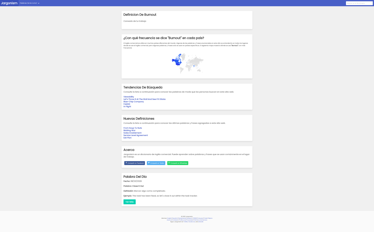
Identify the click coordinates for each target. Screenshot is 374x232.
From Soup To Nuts (132, 128)
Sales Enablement (132, 132)
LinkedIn (200, 222)
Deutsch (189, 218)
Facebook (191, 222)
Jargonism (9, 3)
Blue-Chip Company (133, 101)
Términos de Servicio (200, 220)
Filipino (210, 218)
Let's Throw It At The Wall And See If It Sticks (144, 99)
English (169, 218)
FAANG (126, 104)
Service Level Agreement (135, 135)
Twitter (186, 222)
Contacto (175, 220)
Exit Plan (127, 137)
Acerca (169, 220)
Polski (205, 218)
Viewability (128, 96)
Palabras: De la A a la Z (28, 3)
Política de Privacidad (186, 220)
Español (175, 218)
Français (200, 218)
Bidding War (129, 130)
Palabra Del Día (48, 3)
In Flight (127, 106)
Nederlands (182, 218)
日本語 (195, 218)
